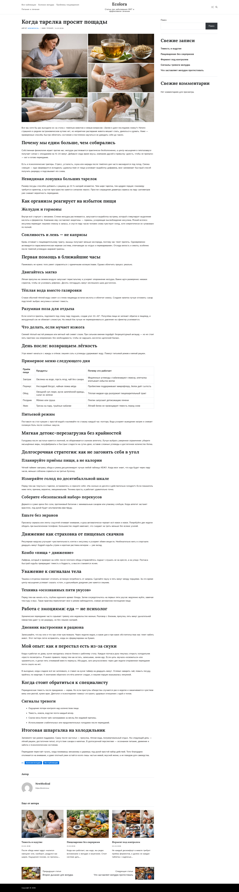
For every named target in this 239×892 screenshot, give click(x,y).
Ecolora (119, 4)
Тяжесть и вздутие (32, 842)
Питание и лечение (30, 9)
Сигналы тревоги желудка (175, 65)
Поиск (164, 20)
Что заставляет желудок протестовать (182, 70)
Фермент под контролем (126, 842)
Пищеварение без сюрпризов (83, 842)
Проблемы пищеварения (67, 5)
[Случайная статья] (212, 7)
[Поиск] (216, 7)
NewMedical (33, 28)
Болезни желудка (46, 5)
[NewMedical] (27, 788)
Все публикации (29, 5)
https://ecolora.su (42, 788)
